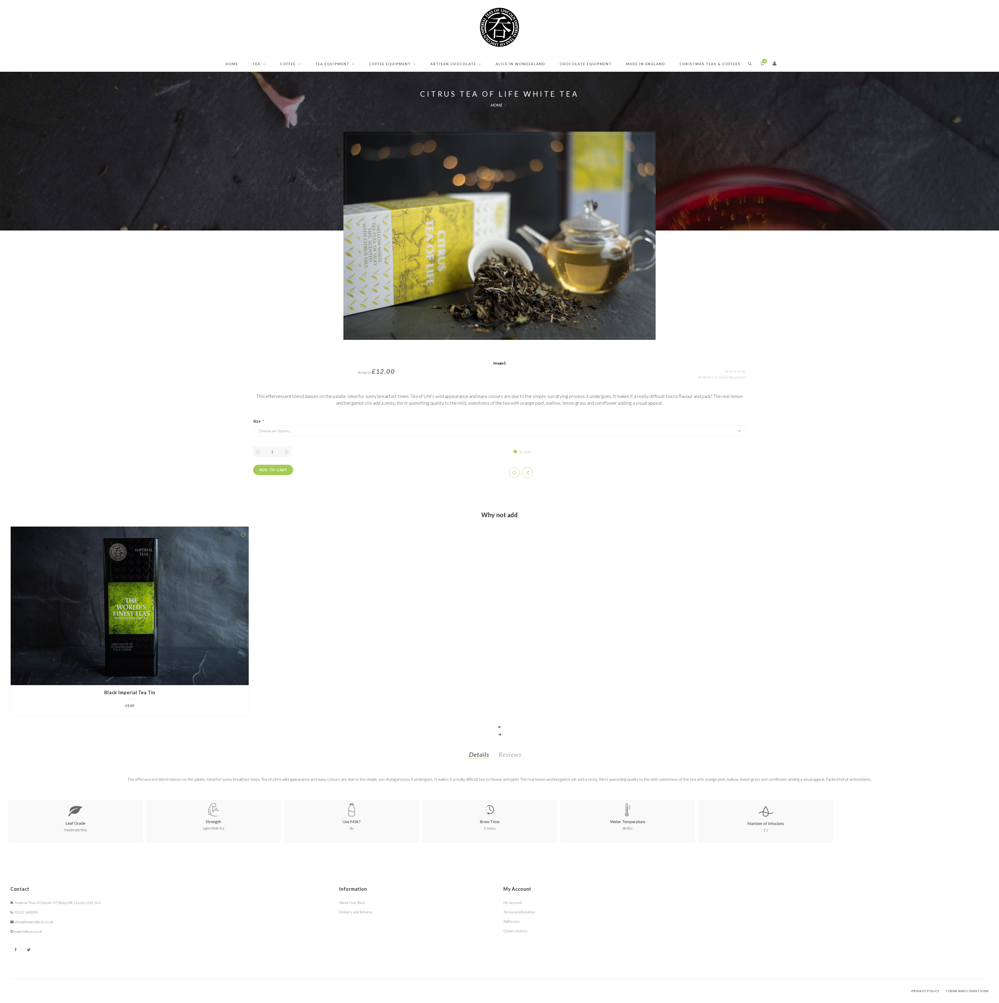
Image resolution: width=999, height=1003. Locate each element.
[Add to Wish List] (243, 535)
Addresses (511, 921)
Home (232, 64)
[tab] (483, 756)
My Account (512, 902)
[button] (514, 472)
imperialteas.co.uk (28, 931)
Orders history (515, 931)
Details (479, 754)
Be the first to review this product (722, 377)
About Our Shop (352, 902)
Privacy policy (925, 991)
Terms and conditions (967, 991)
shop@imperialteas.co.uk (33, 922)
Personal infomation (519, 912)
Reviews (510, 754)
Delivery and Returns (356, 912)
